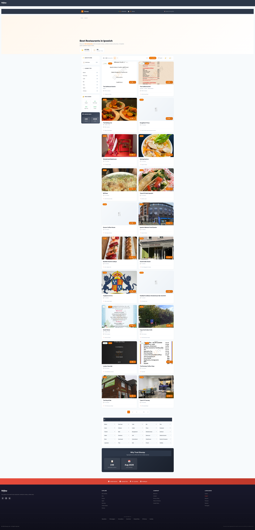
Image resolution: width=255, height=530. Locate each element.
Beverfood (128, 519)
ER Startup (144, 519)
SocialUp (151, 519)
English (206, 496)
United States (105, 505)
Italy (103, 496)
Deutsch (206, 503)
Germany (104, 503)
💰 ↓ (170, 58)
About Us (155, 493)
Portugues (207, 505)
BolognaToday (136, 519)
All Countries (104, 493)
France (103, 498)
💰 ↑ (166, 58)
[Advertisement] (127, 29)
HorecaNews (120, 519)
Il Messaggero (112, 519)
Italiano (206, 493)
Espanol (206, 498)
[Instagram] (6, 498)
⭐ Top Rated (152, 58)
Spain (103, 500)
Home (82, 18)
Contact (155, 496)
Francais (206, 500)
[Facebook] (2, 498)
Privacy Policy (156, 498)
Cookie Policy (156, 503)
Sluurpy (103, 508)
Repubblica (104, 519)
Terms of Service (157, 500)
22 (143, 412)
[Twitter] (9, 498)
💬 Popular (160, 58)
